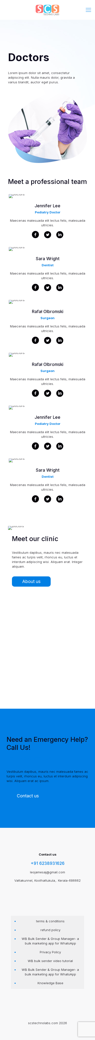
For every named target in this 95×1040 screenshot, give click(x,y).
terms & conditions (50, 921)
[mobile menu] (88, 10)
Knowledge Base (50, 983)
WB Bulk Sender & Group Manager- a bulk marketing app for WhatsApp (50, 941)
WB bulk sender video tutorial (50, 961)
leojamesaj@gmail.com (47, 872)
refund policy (50, 930)
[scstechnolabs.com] (47, 9)
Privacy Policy (50, 952)
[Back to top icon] (84, 1029)
